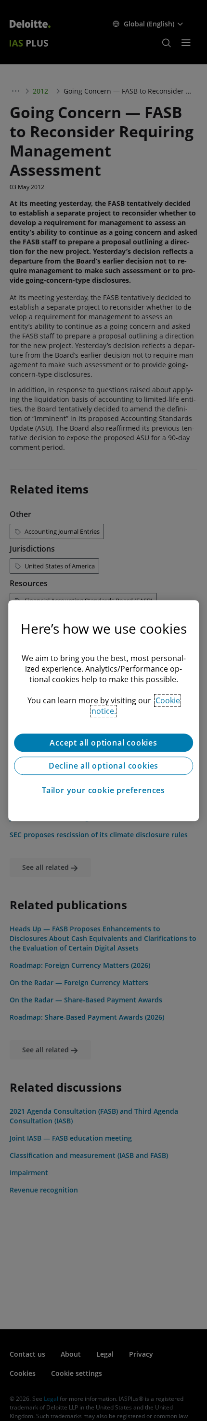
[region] (103, 710)
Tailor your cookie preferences (103, 790)
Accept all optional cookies (103, 742)
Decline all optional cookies (103, 765)
